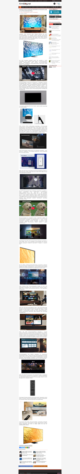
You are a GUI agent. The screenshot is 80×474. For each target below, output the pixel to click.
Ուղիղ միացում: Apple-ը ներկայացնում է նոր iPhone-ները (27, 455)
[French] (60, 473)
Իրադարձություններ (26, 12)
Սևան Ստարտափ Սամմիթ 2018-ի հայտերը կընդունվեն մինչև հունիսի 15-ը (27, 459)
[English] (57, 473)
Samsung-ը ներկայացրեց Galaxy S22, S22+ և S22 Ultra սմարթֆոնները (41, 462)
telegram (57, 7)
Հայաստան (31, 12)
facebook (52, 7)
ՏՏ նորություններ (35, 12)
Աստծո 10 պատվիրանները (56, 30)
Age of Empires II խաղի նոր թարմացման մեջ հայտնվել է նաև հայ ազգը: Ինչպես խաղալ (41, 455)
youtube (59, 7)
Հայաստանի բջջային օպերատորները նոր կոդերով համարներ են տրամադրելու (56, 35)
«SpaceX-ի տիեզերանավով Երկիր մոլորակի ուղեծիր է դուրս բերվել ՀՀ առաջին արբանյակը (41, 452)
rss (60, 7)
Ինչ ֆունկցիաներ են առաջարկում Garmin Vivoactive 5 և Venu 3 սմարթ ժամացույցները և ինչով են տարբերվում (41, 459)
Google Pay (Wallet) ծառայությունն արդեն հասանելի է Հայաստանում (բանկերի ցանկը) (27, 452)
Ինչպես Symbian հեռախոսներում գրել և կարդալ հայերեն (55, 43)
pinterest (55, 7)
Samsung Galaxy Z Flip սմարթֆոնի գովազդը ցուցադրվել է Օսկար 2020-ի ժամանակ (27, 462)
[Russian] (59, 473)
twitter (54, 7)
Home (20, 7)
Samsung (21, 12)
